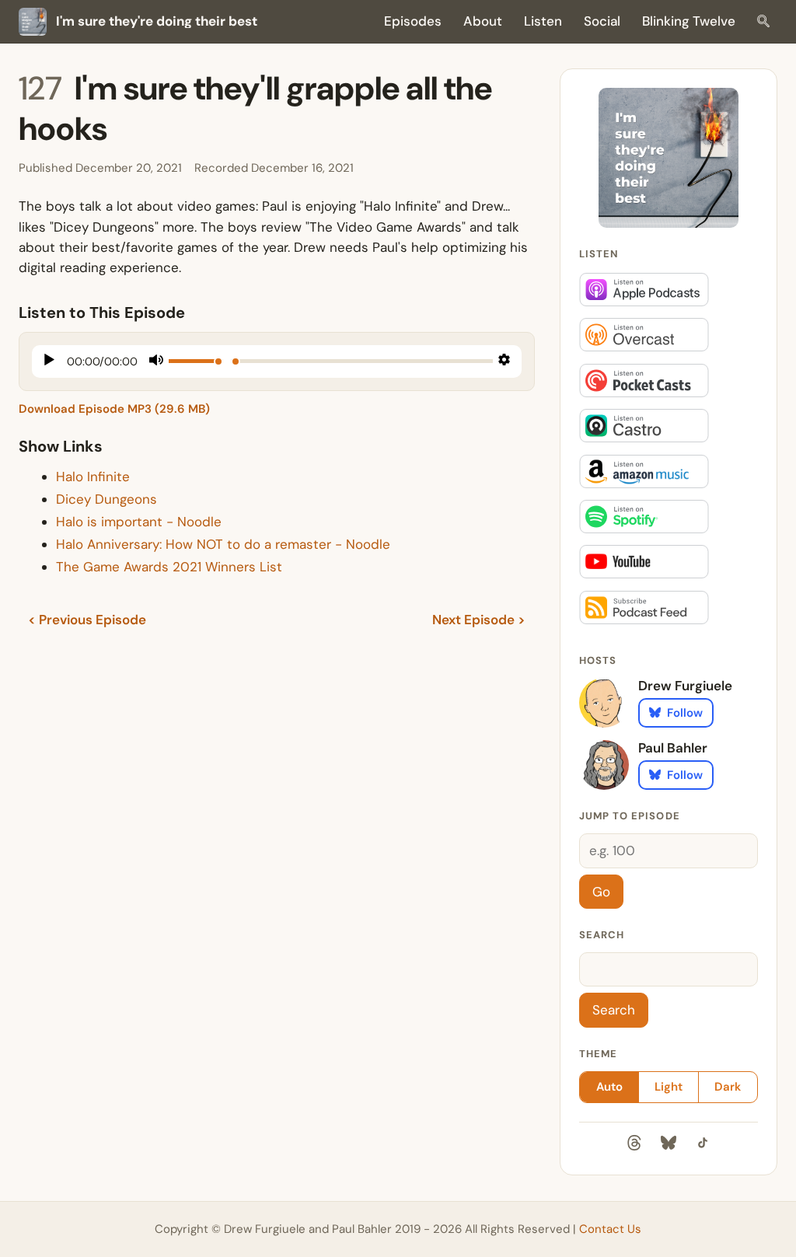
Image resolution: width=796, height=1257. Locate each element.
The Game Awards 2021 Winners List (169, 566)
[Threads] (634, 1145)
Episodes (413, 21)
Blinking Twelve (688, 21)
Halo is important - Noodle (139, 521)
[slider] (196, 361)
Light (669, 1087)
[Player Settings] (504, 361)
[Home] (668, 158)
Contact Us (610, 1229)
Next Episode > (478, 619)
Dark (727, 1087)
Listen (543, 21)
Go (601, 891)
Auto (609, 1087)
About (482, 21)
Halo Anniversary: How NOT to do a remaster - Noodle (223, 544)
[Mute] (156, 361)
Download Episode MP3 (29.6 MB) (114, 409)
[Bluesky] (668, 1145)
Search (601, 934)
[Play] (49, 361)
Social (602, 21)
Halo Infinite (93, 476)
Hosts (597, 660)
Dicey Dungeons (106, 499)
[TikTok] (702, 1145)
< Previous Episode (87, 619)
